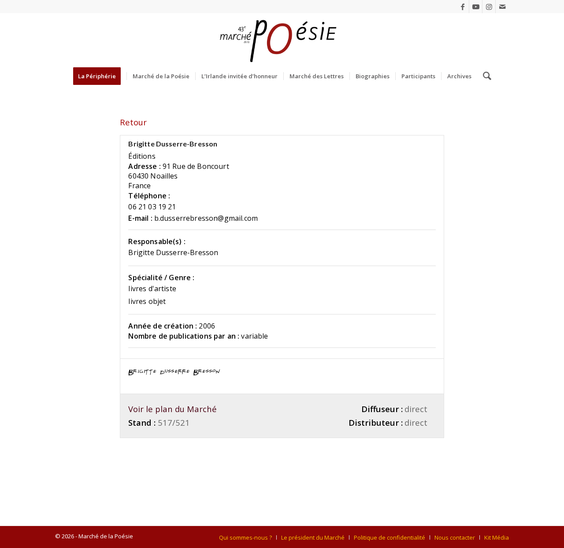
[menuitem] (99, 76)
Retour (133, 122)
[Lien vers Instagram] (488, 6)
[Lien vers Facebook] (462, 6)
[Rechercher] (484, 76)
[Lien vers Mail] (502, 6)
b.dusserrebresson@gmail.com (206, 218)
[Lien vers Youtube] (475, 6)
